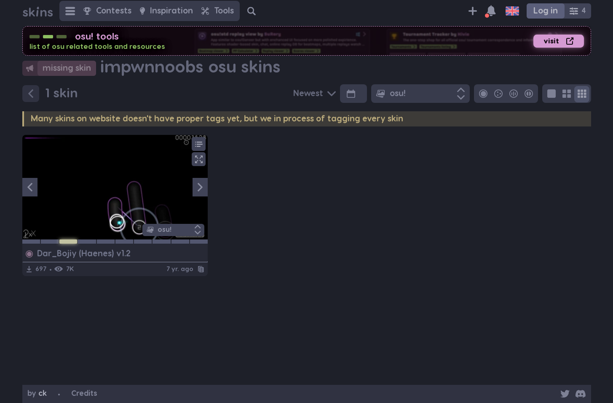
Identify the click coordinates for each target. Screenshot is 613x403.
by (37, 393)
